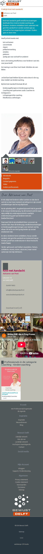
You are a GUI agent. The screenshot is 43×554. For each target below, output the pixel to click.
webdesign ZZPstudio (21, 544)
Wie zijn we (21, 439)
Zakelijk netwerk (21, 437)
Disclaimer (21, 487)
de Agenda (21, 411)
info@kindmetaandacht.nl (15, 290)
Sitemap (21, 490)
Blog (21, 425)
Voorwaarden (21, 485)
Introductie (7, 176)
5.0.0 (21, 538)
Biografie (6, 178)
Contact (21, 447)
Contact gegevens (9, 181)
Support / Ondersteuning (22, 471)
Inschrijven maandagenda (21, 444)
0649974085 (10, 285)
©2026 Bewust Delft (21, 525)
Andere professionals (10, 187)
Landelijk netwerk (21, 442)
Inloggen (21, 468)
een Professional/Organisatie (21, 409)
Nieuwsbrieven (21, 422)
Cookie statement (21, 482)
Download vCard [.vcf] (14, 308)
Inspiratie (21, 420)
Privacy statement (21, 480)
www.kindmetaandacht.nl (15, 295)
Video (5, 184)
